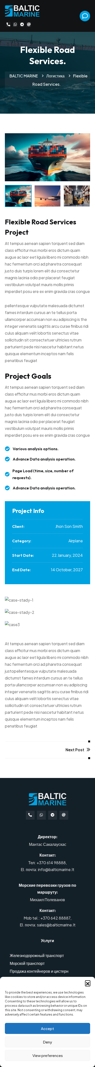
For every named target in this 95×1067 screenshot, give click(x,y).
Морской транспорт (27, 963)
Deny (47, 1042)
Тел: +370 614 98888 (47, 862)
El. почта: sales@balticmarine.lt (48, 924)
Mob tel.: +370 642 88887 (47, 918)
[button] (87, 983)
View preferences (47, 1055)
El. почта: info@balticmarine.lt (47, 869)
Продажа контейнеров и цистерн (39, 971)
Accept (47, 1028)
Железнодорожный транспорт (37, 955)
